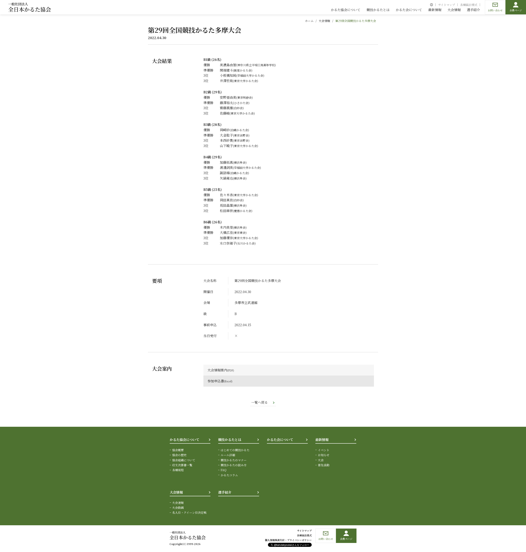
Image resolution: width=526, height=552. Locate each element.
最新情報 (322, 439)
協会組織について (183, 460)
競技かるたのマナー (234, 460)
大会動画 (178, 508)
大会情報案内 (217, 370)
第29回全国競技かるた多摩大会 (355, 21)
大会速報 (178, 503)
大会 (321, 460)
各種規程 (178, 470)
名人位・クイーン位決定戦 (189, 512)
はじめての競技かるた (235, 450)
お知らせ (323, 455)
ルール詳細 (228, 455)
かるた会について (280, 439)
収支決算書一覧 (182, 465)
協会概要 (178, 450)
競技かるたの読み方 (234, 465)
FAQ (223, 470)
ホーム (309, 21)
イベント (323, 450)
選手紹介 (224, 492)
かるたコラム (229, 475)
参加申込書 (216, 381)
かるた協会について (184, 439)
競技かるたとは (229, 439)
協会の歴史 (179, 455)
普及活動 (323, 465)
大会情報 (324, 21)
